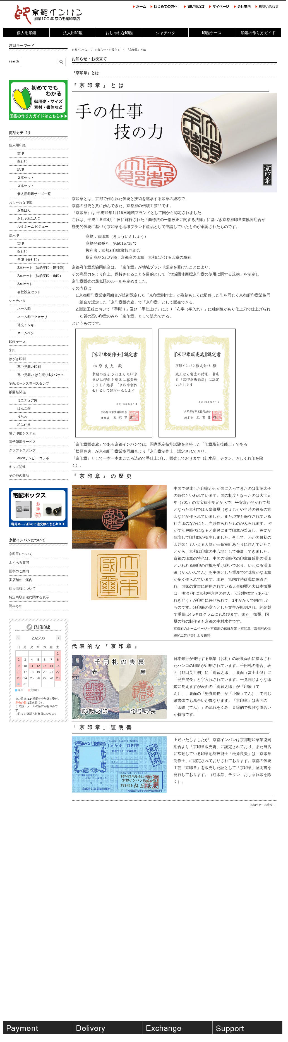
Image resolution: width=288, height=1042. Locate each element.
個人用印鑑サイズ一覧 (34, 194)
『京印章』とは (85, 73)
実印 (20, 153)
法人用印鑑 (73, 32)
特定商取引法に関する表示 (29, 597)
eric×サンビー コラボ (33, 458)
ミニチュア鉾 (27, 400)
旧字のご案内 (19, 571)
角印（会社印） (29, 260)
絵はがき (24, 425)
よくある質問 (19, 562)
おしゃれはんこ (29, 218)
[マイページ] (219, 8)
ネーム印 (24, 309)
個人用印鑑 (26, 32)
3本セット (25, 284)
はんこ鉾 (24, 408)
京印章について (20, 554)
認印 (20, 169)
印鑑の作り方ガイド (258, 32)
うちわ (22, 416)
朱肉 (12, 350)
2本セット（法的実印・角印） (40, 276)
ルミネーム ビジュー (32, 227)
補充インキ (25, 325)
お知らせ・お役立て (107, 49)
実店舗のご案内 (20, 580)
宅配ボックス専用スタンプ (29, 383)
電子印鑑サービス (22, 442)
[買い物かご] (195, 8)
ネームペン (25, 333)
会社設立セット (29, 292)
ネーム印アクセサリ (32, 317)
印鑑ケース (212, 32)
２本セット (25, 178)
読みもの (15, 606)
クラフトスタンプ (22, 450)
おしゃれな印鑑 (119, 32)
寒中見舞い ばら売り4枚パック (40, 375)
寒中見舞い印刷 (29, 367)
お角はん (24, 210)
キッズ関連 (17, 467)
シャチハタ (165, 32)
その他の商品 (19, 476)
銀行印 (22, 161)
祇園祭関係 (17, 392)
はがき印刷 (17, 359)
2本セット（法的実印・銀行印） (41, 268)
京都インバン (80, 49)
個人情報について (22, 589)
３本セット (25, 186)
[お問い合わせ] (267, 8)
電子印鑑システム (22, 433)
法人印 (14, 235)
